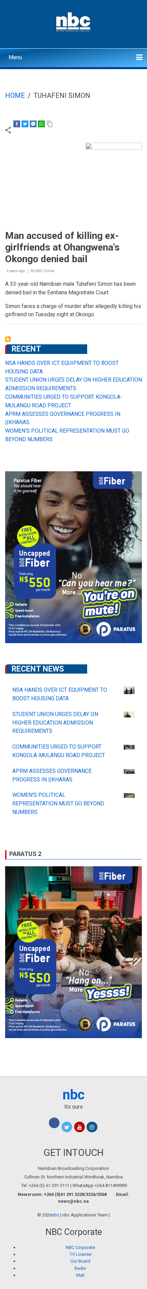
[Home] (73, 21)
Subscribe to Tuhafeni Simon (8, 339)
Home (15, 95)
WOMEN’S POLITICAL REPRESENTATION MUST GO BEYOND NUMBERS (58, 803)
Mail (80, 1275)
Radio (80, 1268)
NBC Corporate (80, 1247)
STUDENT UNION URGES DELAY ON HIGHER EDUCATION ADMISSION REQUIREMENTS (55, 723)
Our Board (80, 1261)
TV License (80, 1254)
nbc (74, 1095)
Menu (15, 57)
